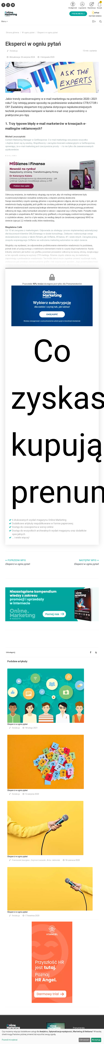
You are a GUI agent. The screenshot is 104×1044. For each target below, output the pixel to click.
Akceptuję (96, 1040)
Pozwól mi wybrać (9, 1040)
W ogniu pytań (28, 32)
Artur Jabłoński (53, 860)
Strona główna (12, 32)
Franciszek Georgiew (21, 860)
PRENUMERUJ (78, 14)
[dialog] (52, 1036)
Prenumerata (78, 1028)
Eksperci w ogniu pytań (17, 724)
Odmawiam (84, 1040)
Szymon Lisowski (38, 860)
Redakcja (14, 51)
